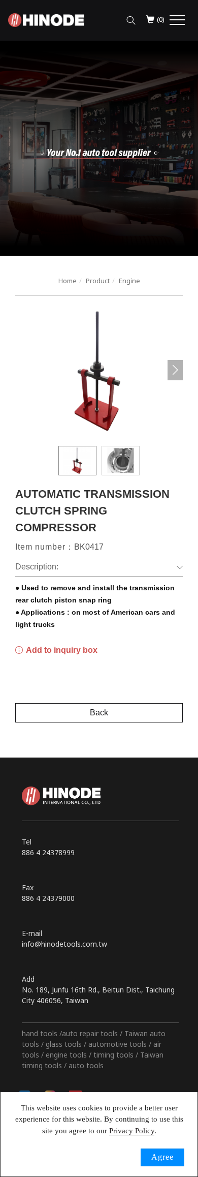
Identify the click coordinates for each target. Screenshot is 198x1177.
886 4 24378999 (48, 852)
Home (67, 280)
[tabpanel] (99, 148)
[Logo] (46, 19)
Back (99, 712)
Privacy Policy (131, 1131)
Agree (162, 1157)
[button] (131, 18)
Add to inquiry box (60, 650)
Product (98, 280)
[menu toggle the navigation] (177, 20)
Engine (129, 280)
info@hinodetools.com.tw (64, 944)
